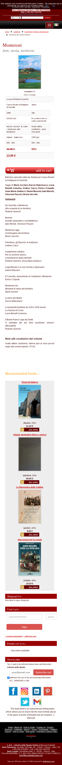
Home (10, 727)
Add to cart (43, 170)
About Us (18, 727)
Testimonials (43, 729)
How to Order (29, 727)
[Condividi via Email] (37, 701)
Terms (34, 729)
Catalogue (18, 729)
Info (46, 6)
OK (53, 6)
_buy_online (33, 429)
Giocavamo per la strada (30, 540)
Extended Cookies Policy (47, 731)
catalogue (16, 32)
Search (27, 729)
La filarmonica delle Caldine (29, 487)
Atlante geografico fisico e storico (29, 435)
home (7, 32)
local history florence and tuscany (37, 32)
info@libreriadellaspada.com (31, 14)
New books (30, 731)
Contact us (41, 727)
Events (50, 727)
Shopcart (8, 729)
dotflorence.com (48, 761)
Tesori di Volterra (30, 382)
